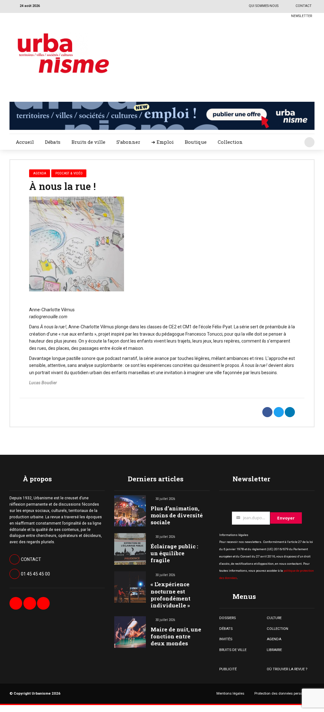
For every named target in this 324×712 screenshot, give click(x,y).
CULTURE (274, 618)
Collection (230, 142)
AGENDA (274, 639)
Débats (52, 142)
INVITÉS (225, 639)
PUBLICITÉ (228, 669)
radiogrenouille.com (48, 316)
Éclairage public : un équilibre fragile (174, 553)
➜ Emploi (162, 142)
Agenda (39, 173)
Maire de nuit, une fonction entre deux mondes (176, 636)
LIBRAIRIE (274, 650)
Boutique (196, 142)
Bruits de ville (88, 142)
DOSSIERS (227, 618)
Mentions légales (230, 693)
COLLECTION (277, 628)
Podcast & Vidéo (69, 173)
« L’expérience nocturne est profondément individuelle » (170, 595)
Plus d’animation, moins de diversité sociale (177, 515)
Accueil (25, 142)
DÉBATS (226, 628)
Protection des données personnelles (284, 693)
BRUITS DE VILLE (232, 650)
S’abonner (128, 142)
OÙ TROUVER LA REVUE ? (287, 669)
